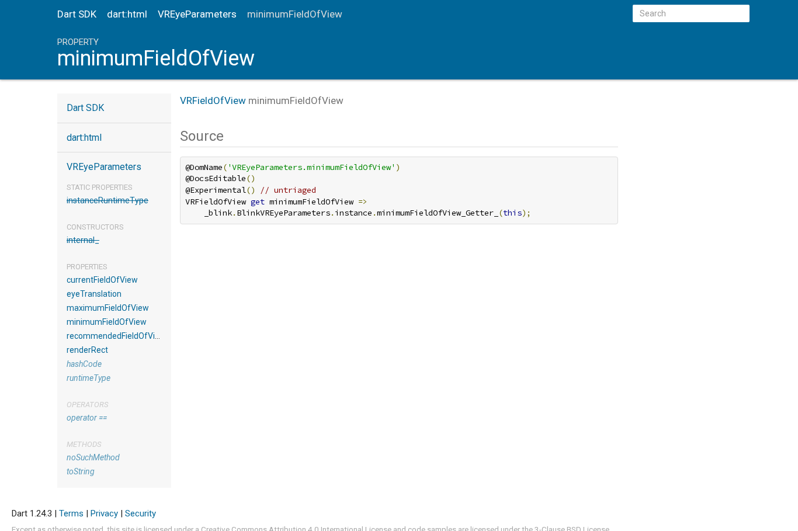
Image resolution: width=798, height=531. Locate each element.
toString (81, 471)
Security (140, 513)
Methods (84, 444)
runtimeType (88, 378)
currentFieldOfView (102, 279)
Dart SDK (76, 14)
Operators (87, 404)
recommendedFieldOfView (116, 336)
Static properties (100, 187)
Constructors (95, 227)
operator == (87, 417)
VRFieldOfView (213, 100)
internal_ (83, 240)
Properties (87, 266)
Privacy (104, 513)
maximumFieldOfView (108, 308)
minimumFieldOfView (107, 322)
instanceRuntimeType (107, 200)
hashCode (84, 364)
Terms (71, 513)
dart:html (127, 14)
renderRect (87, 350)
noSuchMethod (93, 457)
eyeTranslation (94, 294)
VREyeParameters (197, 14)
